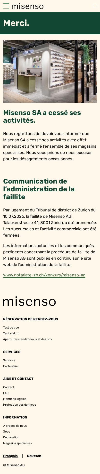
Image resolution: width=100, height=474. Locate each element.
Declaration (11, 437)
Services (9, 360)
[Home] (28, 6)
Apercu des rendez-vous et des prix (27, 339)
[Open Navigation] (6, 6)
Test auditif (11, 333)
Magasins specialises (17, 443)
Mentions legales (14, 399)
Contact (8, 387)
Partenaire (10, 366)
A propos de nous (15, 425)
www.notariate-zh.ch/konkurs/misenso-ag (44, 275)
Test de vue (11, 327)
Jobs (6, 431)
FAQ (5, 393)
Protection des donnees (19, 404)
